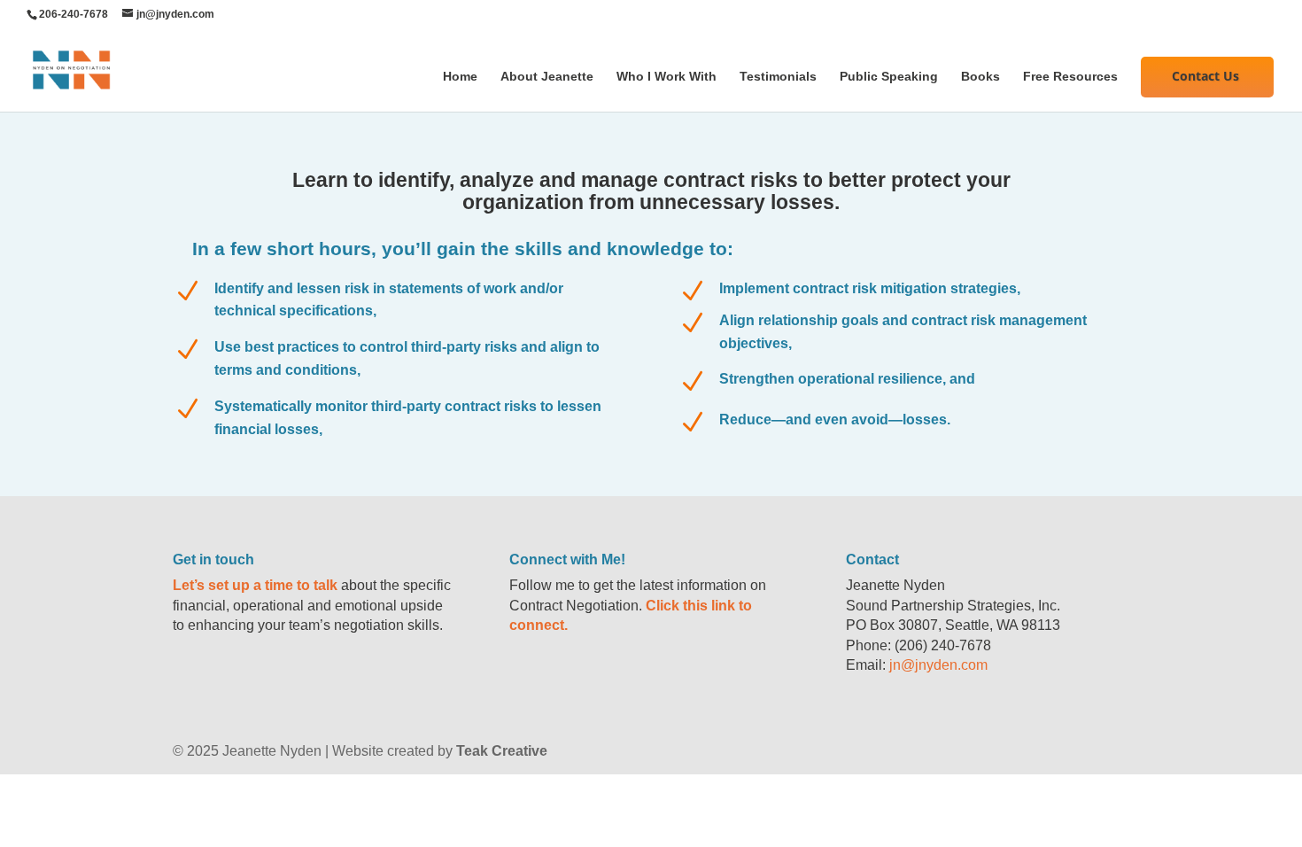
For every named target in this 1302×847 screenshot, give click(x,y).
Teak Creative (501, 750)
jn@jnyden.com (938, 664)
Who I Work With (666, 76)
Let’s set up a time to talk (255, 585)
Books (980, 76)
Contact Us (1205, 75)
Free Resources (1070, 76)
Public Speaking (889, 76)
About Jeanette (546, 76)
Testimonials (778, 76)
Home (460, 76)
